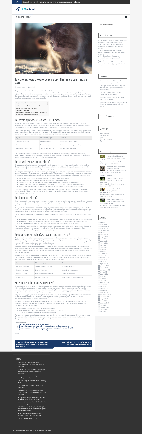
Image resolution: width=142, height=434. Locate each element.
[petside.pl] (26, 9)
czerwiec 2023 (104, 253)
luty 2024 (103, 245)
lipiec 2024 (103, 239)
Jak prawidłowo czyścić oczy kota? (27, 108)
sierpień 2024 (104, 237)
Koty (17, 333)
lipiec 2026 (103, 224)
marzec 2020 (104, 309)
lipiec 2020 (103, 301)
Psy (101, 141)
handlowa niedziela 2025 (107, 175)
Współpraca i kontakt (23, 17)
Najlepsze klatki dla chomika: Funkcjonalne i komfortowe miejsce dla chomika (112, 201)
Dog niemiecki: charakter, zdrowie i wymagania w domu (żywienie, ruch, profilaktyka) (49, 2)
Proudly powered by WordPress (23, 430)
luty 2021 (103, 286)
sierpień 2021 (104, 274)
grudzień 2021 (104, 266)
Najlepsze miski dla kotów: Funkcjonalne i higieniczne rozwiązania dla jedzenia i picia (46, 328)
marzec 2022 (104, 259)
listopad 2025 (104, 228)
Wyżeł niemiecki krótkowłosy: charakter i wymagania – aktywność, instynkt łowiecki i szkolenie (111, 64)
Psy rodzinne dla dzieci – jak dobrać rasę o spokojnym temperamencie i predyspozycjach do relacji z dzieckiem (32, 408)
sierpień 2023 (104, 251)
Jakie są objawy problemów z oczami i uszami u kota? (32, 112)
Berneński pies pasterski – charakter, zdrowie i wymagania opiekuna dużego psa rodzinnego (111, 52)
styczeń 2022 (104, 264)
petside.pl (32, 87)
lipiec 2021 (103, 276)
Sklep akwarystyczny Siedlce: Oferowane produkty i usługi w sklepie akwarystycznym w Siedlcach (32, 392)
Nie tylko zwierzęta (106, 139)
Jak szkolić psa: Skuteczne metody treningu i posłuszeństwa (111, 191)
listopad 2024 (104, 235)
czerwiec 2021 (104, 278)
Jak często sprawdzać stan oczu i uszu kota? (29, 106)
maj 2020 (103, 305)
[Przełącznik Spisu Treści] (45, 103)
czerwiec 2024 (104, 241)
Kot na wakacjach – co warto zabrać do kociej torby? (35, 330)
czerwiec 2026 (104, 226)
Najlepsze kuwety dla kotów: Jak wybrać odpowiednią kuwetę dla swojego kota (44, 326)
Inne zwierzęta (104, 135)
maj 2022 (103, 255)
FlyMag (40, 430)
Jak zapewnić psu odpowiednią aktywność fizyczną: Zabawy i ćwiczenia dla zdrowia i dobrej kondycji (113, 87)
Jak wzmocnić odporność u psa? (28, 418)
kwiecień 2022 (104, 257)
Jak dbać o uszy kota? (23, 110)
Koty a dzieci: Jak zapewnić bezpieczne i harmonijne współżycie (112, 180)
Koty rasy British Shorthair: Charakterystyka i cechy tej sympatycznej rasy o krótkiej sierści (113, 104)
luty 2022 (103, 261)
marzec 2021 (104, 284)
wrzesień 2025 (104, 231)
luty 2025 (103, 233)
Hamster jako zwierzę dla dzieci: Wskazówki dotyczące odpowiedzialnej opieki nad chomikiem (31, 371)
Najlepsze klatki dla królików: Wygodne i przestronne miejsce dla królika (113, 158)
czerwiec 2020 (104, 303)
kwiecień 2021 (104, 282)
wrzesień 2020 (104, 297)
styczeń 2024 (104, 247)
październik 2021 (105, 270)
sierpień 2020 (104, 299)
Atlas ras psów (104, 133)
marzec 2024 (104, 243)
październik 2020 (105, 295)
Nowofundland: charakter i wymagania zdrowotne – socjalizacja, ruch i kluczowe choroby (110, 46)
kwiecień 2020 (104, 307)
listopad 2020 (104, 292)
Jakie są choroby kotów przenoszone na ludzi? (34, 324)
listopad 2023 (104, 249)
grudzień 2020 (104, 290)
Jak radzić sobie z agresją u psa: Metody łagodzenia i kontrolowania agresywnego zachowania (32, 344)
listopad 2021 (104, 268)
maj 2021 (103, 280)
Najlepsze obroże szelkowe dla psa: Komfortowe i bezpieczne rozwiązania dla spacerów (31, 364)
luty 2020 (103, 311)
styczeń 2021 (104, 288)
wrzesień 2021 (104, 272)
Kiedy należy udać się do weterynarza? (27, 114)
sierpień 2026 (104, 222)
